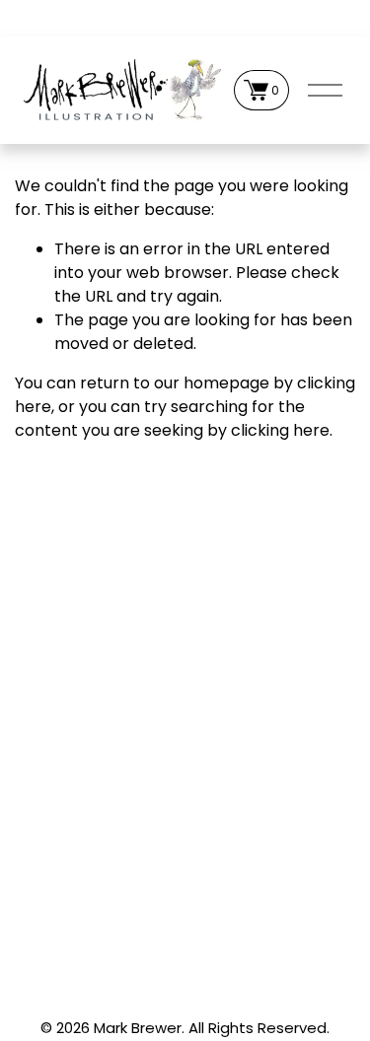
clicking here (280, 430)
